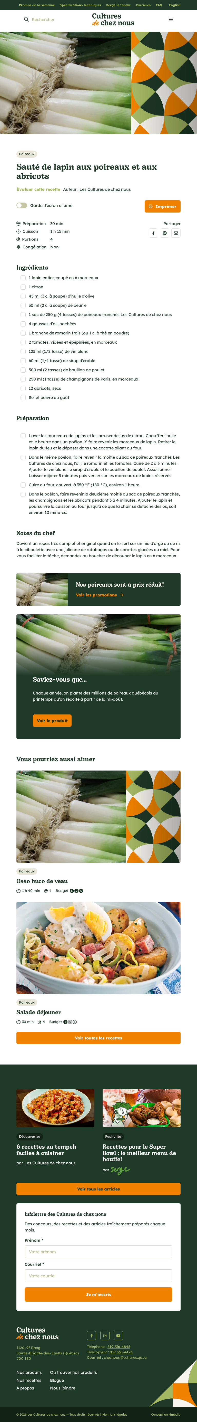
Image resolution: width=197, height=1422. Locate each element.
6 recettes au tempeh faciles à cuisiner (46, 1149)
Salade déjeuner (38, 1012)
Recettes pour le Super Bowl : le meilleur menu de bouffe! (139, 1152)
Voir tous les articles (98, 1189)
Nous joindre (62, 1388)
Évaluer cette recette (38, 189)
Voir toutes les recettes (98, 1037)
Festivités (113, 1136)
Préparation (34, 223)
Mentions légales (114, 1414)
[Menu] (171, 19)
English (175, 5)
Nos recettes (28, 1380)
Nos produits (29, 1372)
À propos (25, 1388)
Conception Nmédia (166, 1414)
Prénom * (34, 1240)
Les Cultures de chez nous (105, 189)
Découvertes (30, 1136)
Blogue (57, 1380)
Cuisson (30, 231)
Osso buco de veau (42, 881)
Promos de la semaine (37, 5)
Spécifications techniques (80, 5)
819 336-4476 (121, 1352)
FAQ (159, 5)
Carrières (143, 5)
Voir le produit (52, 720)
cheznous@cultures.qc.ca (125, 1357)
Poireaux (27, 154)
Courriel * (34, 1264)
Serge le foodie (118, 5)
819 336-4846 (118, 1346)
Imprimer (165, 206)
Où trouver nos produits (73, 1372)
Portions (30, 239)
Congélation (35, 246)
